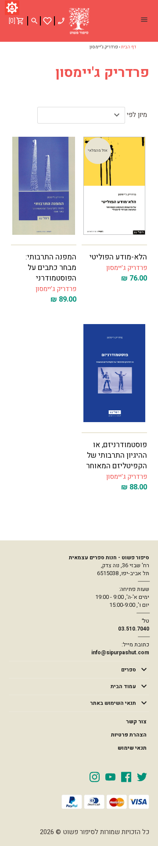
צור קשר (136, 722)
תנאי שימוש (132, 748)
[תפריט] (144, 20)
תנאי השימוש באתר (113, 703)
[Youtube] (110, 776)
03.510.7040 (133, 629)
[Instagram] (95, 776)
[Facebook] (126, 776)
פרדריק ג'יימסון (126, 268)
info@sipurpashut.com (120, 652)
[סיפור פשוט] (79, 21)
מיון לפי (137, 115)
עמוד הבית (123, 686)
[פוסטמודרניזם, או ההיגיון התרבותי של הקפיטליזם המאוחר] (114, 373)
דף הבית (128, 47)
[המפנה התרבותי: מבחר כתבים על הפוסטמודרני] (43, 186)
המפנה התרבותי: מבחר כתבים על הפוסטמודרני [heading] (50, 268)
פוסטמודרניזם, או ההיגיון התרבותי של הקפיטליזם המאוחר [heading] (116, 455)
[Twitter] (142, 776)
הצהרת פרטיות (129, 735)
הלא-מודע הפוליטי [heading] (118, 257)
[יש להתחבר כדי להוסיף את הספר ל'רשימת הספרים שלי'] (47, 21)
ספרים (128, 670)
